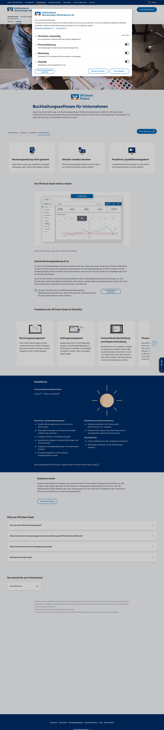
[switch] (127, 44)
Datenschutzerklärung (44, 28)
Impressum (60, 28)
